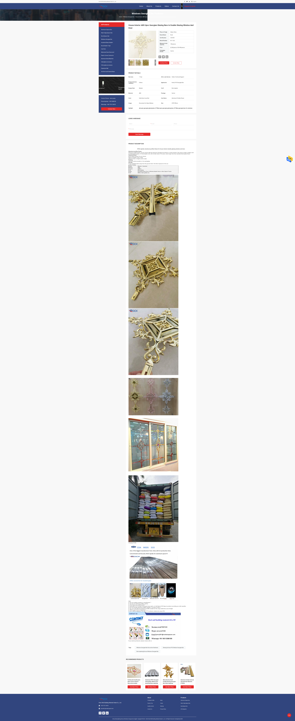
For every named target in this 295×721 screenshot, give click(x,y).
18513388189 (112, 101)
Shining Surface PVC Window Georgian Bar (173, 647)
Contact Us (150, 709)
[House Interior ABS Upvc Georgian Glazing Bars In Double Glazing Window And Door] (142, 44)
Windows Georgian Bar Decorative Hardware (147, 647)
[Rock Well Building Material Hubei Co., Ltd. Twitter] (187, 1)
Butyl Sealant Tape (106, 45)
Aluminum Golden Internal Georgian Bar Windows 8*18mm (187, 681)
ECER (181, 718)
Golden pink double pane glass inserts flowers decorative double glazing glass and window (134, 681)
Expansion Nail (104, 68)
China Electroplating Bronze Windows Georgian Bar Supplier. (125, 718)
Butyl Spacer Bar (105, 36)
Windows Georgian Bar (128, 16)
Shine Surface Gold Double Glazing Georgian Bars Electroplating (169, 681)
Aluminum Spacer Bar (106, 29)
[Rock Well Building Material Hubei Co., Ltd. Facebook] (184, 1)
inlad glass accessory (106, 61)
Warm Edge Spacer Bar (106, 32)
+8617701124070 (111, 104)
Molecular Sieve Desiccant (107, 52)
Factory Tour (150, 703)
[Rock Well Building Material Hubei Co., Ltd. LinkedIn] (189, 1)
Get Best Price (163, 63)
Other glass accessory (106, 65)
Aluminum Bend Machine (107, 58)
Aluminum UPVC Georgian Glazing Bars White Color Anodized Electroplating (151, 681)
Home (120, 16)
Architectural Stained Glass (108, 71)
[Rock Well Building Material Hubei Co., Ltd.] (104, 6)
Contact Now (111, 109)
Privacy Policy (163, 709)
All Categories (184, 709)
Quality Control (151, 706)
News (161, 700)
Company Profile (151, 700)
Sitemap (162, 706)
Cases (161, 703)
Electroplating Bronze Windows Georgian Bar (147, 651)
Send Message (139, 134)
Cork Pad (103, 49)
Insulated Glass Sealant (107, 42)
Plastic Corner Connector (107, 55)
